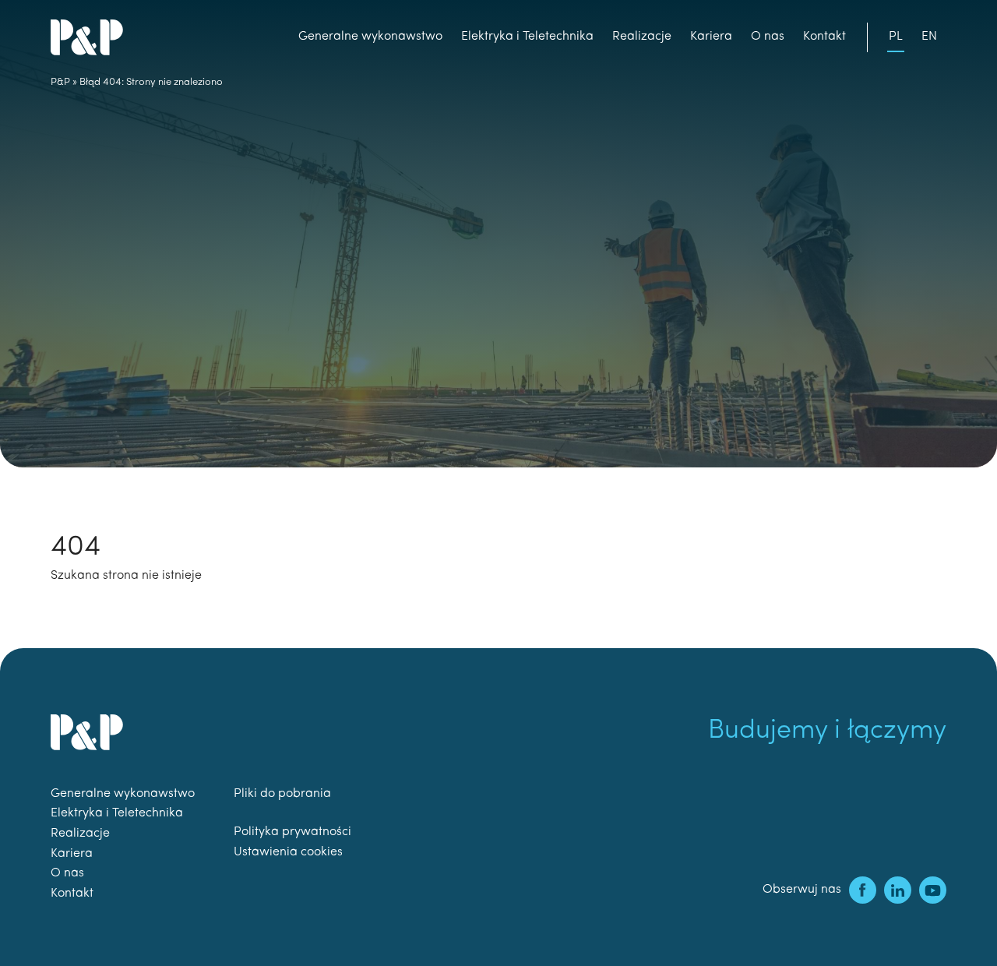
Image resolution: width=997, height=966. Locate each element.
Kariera (711, 36)
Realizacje (641, 36)
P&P (60, 82)
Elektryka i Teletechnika (527, 36)
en (929, 36)
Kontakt (824, 36)
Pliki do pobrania (282, 794)
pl (896, 36)
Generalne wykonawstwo (370, 36)
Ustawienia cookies (288, 852)
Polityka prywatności (292, 832)
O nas (767, 36)
